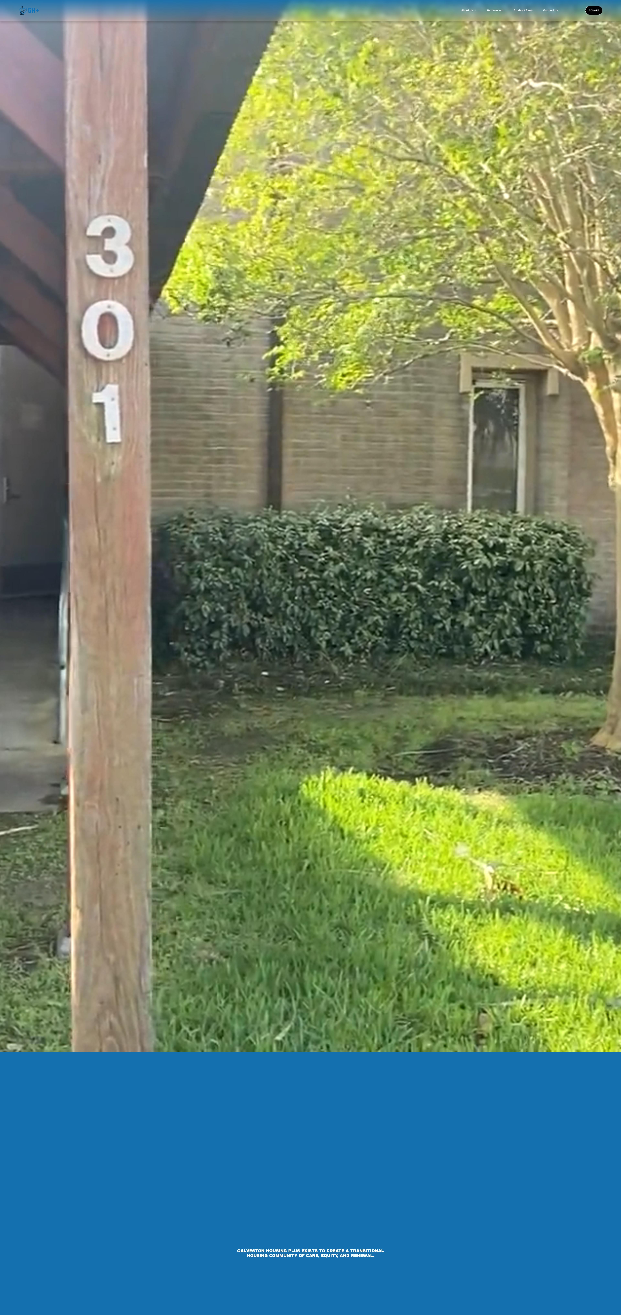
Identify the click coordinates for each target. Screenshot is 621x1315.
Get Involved (495, 10)
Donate (594, 10)
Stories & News (523, 10)
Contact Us (550, 10)
